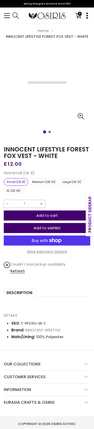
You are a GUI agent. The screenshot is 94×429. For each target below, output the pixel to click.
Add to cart (47, 215)
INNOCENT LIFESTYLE (42, 330)
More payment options (47, 251)
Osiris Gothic (63, 423)
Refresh (18, 271)
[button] (7, 16)
